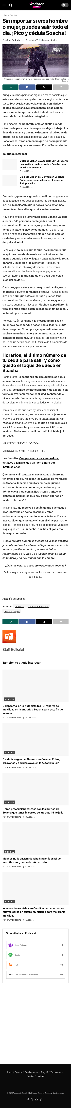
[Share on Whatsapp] (10, 87)
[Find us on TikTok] (41, 1099)
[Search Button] (10, 5)
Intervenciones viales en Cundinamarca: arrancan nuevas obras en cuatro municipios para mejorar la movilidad (33, 912)
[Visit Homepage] (36, 5)
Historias (30, 1075)
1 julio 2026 (30, 920)
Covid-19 (19, 606)
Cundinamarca (31, 1072)
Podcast (41, 1075)
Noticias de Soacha (38, 606)
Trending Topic (12, 611)
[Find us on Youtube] (36, 1099)
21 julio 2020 (32, 40)
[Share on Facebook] (27, 87)
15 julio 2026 (30, 817)
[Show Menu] (4, 5)
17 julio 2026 (27, 171)
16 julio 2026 (27, 187)
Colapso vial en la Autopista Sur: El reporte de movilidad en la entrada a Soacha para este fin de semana (44, 164)
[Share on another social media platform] (61, 87)
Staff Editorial (13, 40)
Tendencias (56, 1072)
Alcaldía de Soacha (13, 598)
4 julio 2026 (30, 867)
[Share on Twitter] (44, 87)
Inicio (4, 14)
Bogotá (44, 1072)
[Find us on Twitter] (32, 1099)
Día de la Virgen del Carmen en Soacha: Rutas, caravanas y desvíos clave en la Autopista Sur (42, 180)
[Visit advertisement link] (35, 1021)
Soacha (13, 14)
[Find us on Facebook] (28, 1099)
